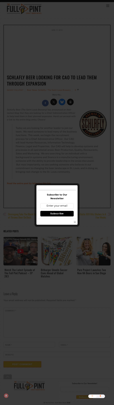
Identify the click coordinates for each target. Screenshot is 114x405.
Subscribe (57, 213)
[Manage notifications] (6, 395)
